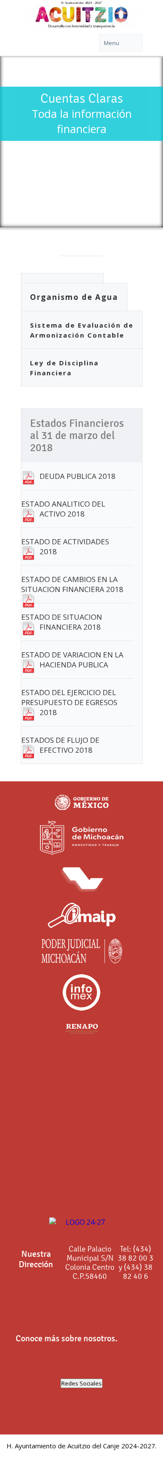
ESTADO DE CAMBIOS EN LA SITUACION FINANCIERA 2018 (72, 584)
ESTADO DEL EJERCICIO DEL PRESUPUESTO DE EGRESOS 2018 (69, 702)
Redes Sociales (81, 1383)
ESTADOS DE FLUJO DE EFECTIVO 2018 (60, 745)
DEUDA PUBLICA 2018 (78, 476)
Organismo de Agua (74, 297)
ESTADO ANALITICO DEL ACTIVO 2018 (63, 509)
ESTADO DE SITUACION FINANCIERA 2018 (61, 622)
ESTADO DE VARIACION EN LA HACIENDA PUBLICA (72, 660)
